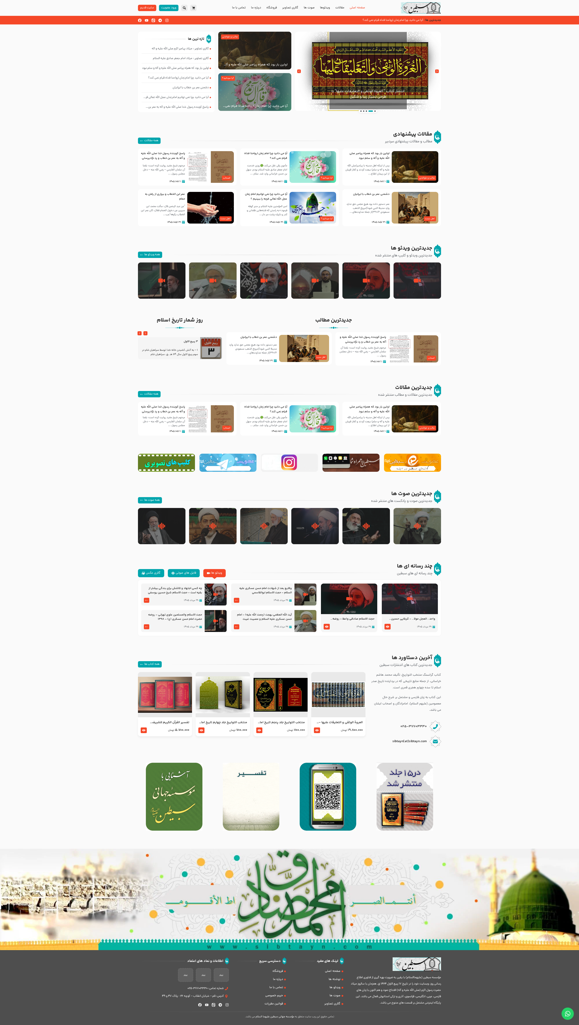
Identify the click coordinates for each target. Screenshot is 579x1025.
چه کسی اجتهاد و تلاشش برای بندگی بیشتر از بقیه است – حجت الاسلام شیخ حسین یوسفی (175, 590)
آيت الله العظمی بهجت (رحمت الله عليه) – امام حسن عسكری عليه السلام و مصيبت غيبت (264, 617)
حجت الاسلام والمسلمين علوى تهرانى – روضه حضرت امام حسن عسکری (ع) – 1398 (175, 617)
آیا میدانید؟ (228, 78)
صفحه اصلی (357, 8)
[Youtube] (146, 20)
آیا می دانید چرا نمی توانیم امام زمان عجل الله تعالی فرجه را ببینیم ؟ (266, 196)
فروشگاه (271, 8)
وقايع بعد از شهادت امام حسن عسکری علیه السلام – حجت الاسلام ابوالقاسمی (265, 590)
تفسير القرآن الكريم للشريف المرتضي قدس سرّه (170, 722)
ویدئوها (325, 8)
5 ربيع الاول (191, 341)
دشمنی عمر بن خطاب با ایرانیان (371, 194)
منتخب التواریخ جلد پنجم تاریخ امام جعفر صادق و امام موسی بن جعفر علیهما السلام (281, 722)
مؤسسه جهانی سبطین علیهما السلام (275, 1017)
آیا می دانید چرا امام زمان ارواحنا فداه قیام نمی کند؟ (256, 106)
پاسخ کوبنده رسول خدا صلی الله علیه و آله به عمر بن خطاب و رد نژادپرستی (163, 155)
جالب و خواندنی (230, 37)
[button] (437, 71)
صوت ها (309, 8)
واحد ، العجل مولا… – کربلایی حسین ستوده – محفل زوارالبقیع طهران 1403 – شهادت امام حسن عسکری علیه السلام (410, 619)
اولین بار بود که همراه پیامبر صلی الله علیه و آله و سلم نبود (256, 64)
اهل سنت (430, 219)
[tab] (214, 573)
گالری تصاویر (290, 8)
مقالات (339, 8)
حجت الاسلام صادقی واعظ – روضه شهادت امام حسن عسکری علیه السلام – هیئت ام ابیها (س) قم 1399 (350, 619)
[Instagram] (167, 20)
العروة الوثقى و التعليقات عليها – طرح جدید (341, 722)
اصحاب (226, 178)
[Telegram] (160, 20)
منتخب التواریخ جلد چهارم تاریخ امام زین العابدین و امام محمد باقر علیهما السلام (223, 722)
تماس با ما (239, 8)
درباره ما (256, 8)
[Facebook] (140, 20)
